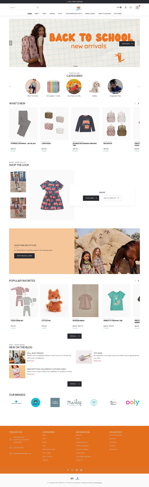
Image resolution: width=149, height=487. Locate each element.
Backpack (108, 143)
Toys (60, 13)
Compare (112, 446)
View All (73, 336)
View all (73, 384)
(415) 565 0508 (18, 447)
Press (78, 438)
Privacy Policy (80, 453)
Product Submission (82, 446)
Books (52, 13)
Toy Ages (98, 353)
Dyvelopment (98, 482)
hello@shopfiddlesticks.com (22, 453)
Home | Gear (89, 13)
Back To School (105, 13)
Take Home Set (17, 321)
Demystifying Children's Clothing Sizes (46, 369)
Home (30, 13)
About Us (79, 435)
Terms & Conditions (82, 449)
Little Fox (46, 321)
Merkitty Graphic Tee (113, 321)
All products (113, 449)
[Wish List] (131, 7)
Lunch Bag (46, 143)
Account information (115, 435)
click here (90, 198)
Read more (30, 360)
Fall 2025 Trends (35, 353)
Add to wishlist (110, 198)
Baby (36, 13)
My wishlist (112, 442)
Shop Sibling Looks (24, 256)
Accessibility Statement (83, 456)
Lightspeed (77, 482)
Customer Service (81, 442)
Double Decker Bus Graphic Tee (85, 144)
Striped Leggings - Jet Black (23, 143)
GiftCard (117, 13)
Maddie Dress (78, 321)
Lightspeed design (86, 482)
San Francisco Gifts (74, 13)
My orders (112, 438)
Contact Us (79, 460)
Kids (44, 13)
